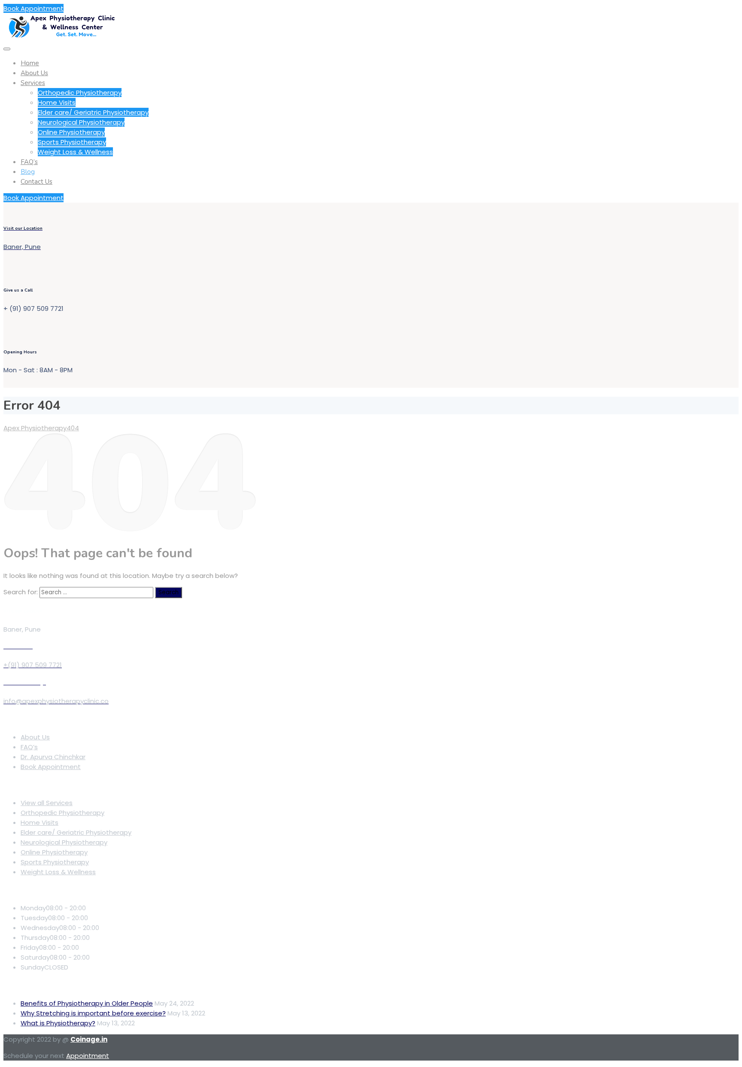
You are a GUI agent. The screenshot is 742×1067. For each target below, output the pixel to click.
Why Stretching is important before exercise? (93, 1013)
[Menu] (6, 49)
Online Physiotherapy (71, 132)
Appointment (87, 1055)
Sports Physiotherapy (72, 141)
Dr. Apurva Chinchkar (53, 756)
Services (33, 83)
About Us (34, 73)
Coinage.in (88, 1039)
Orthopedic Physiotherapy (80, 92)
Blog (28, 171)
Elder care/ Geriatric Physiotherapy (93, 112)
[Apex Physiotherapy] (61, 36)
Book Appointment (33, 8)
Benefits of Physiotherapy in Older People (87, 1003)
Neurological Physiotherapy (81, 122)
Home (30, 63)
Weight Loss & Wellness (75, 151)
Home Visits (57, 102)
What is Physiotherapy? (58, 1022)
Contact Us (36, 181)
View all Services (47, 802)
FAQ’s (29, 162)
